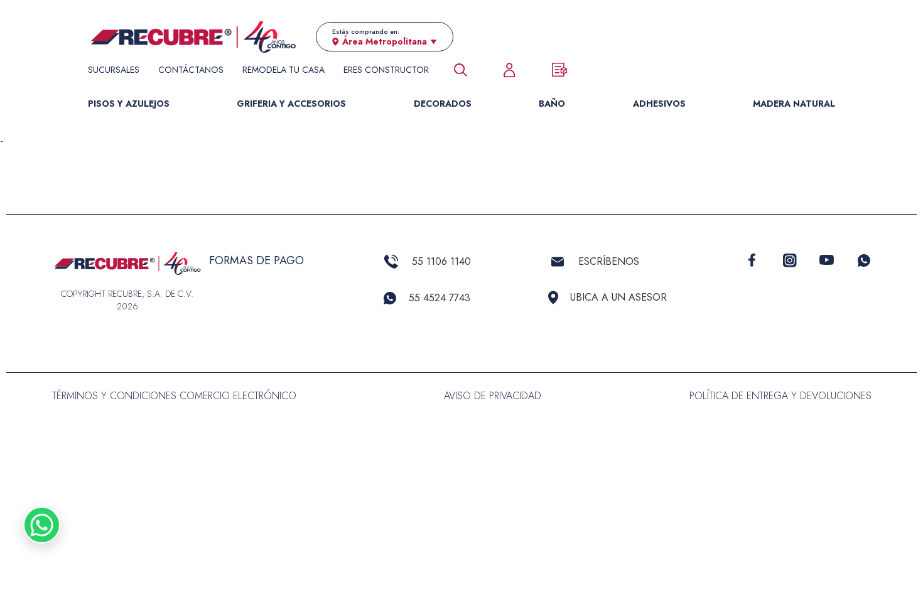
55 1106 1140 (441, 261)
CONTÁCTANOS (191, 69)
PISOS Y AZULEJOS (129, 103)
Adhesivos (659, 103)
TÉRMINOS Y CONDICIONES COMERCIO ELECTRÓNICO (174, 395)
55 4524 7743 (439, 298)
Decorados (443, 103)
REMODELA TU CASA (283, 69)
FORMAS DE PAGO (256, 260)
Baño (552, 103)
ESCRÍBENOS (608, 261)
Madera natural (794, 103)
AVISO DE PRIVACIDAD (492, 395)
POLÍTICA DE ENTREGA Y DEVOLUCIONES (780, 395)
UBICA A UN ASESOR (618, 297)
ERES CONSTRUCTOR (386, 69)
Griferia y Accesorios (291, 103)
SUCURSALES (113, 69)
